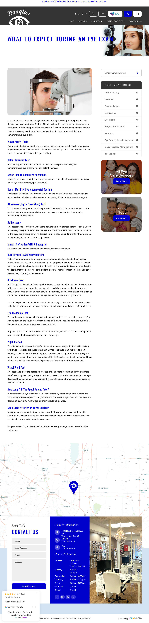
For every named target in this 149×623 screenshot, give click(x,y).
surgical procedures (114, 126)
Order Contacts (93, 14)
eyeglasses (110, 113)
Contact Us (135, 21)
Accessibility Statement (60, 618)
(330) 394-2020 (128, 14)
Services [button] (95, 21)
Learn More (121, 181)
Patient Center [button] (115, 21)
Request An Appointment (137, 14)
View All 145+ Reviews (12, 597)
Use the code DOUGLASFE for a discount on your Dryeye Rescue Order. (74, 1)
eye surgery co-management (119, 140)
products (109, 133)
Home (71, 21)
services (109, 99)
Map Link (4, 444)
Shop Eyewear (102, 14)
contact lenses (112, 106)
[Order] (115, 14)
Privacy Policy (77, 618)
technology (110, 154)
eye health (110, 120)
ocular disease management (119, 147)
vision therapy (112, 92)
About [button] (81, 21)
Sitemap (87, 618)
